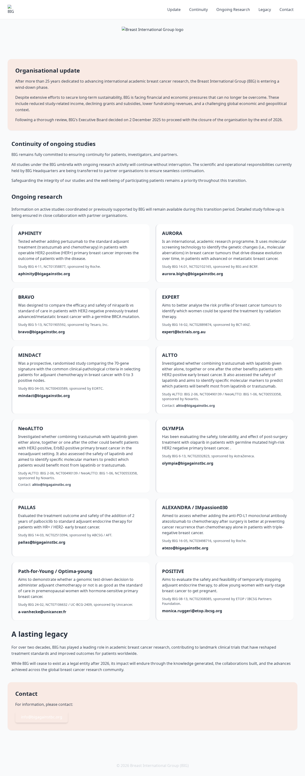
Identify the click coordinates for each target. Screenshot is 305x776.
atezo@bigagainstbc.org (185, 548)
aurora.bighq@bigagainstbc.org (192, 273)
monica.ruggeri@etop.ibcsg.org (192, 610)
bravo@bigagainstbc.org (41, 331)
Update (174, 9)
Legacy (265, 9)
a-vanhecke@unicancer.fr (42, 611)
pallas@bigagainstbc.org (41, 542)
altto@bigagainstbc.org (195, 405)
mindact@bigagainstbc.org (44, 395)
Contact (287, 9)
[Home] (12, 9)
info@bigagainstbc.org (41, 717)
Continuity (198, 9)
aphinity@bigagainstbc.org (44, 273)
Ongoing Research (233, 9)
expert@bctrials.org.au (184, 331)
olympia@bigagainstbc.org (187, 463)
